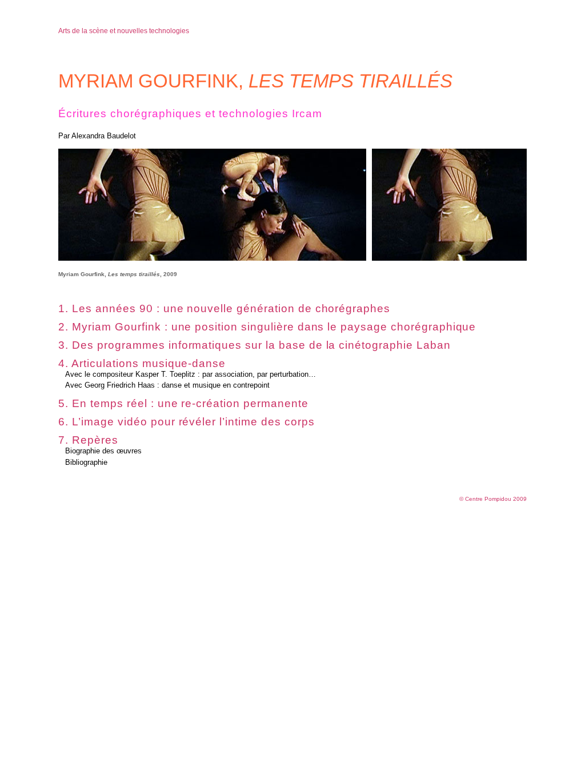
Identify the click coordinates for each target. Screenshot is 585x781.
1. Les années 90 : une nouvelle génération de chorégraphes (224, 308)
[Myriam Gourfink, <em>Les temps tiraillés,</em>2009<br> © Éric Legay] (212, 258)
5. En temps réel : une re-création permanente (183, 403)
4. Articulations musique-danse (142, 363)
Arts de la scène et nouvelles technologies (123, 31)
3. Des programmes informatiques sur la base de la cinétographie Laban (254, 345)
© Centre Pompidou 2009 (493, 499)
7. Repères (88, 440)
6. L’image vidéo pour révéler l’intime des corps (186, 422)
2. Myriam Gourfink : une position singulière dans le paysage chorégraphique (267, 327)
